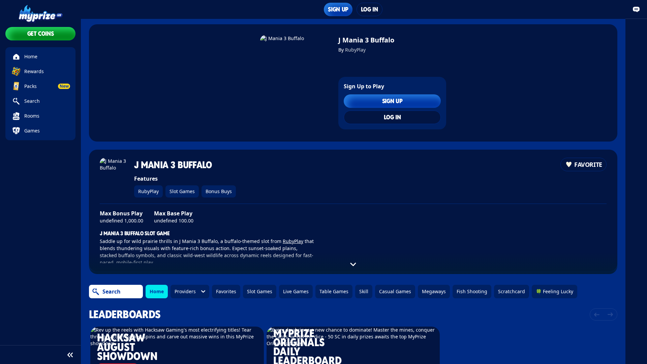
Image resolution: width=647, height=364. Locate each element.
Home (157, 291)
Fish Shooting (472, 291)
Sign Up (338, 9)
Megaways (434, 291)
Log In (369, 9)
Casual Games (395, 291)
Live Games (296, 291)
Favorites (226, 291)
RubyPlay (355, 50)
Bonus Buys (219, 191)
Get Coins (40, 33)
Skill (363, 291)
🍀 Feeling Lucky (554, 291)
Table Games (333, 291)
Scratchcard (511, 291)
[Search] (95, 291)
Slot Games (182, 191)
